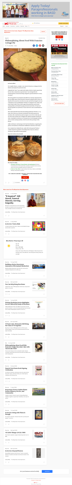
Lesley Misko (11, 45)
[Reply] (9, 182)
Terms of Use (33, 484)
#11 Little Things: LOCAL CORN (15, 432)
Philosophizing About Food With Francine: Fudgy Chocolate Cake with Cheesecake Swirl (17, 346)
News (4, 26)
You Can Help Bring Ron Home (15, 284)
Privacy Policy (38, 484)
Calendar (7, 26)
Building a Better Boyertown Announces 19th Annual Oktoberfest (17, 265)
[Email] (43, 45)
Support (43, 31)
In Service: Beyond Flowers (14, 451)
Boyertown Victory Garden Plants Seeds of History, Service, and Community (16, 391)
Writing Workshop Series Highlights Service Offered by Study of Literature (17, 303)
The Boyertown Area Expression (18, 212)
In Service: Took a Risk (12, 224)
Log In (66, 26)
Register (62, 26)
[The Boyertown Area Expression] (12, 23)
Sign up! (25, 177)
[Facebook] (34, 45)
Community (12, 26)
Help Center (38, 480)
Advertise (22, 26)
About (26, 26)
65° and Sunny (37, 23)
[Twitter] (37, 45)
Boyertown (7, 193)
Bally (6, 343)
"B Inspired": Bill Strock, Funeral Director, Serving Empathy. (12, 199)
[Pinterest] (40, 45)
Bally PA (6, 38)
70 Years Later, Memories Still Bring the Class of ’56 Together (17, 324)
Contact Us (33, 480)
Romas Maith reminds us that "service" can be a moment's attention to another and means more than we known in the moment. (17, 455)
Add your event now (59, 103)
